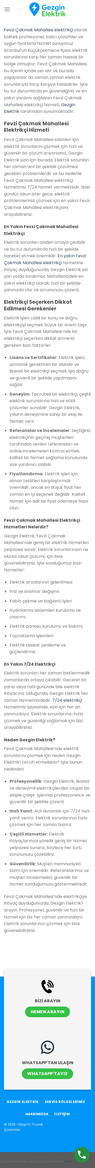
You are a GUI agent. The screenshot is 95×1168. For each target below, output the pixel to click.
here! (68, 1161)
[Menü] (7, 9)
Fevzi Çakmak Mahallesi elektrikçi (38, 30)
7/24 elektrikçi (67, 700)
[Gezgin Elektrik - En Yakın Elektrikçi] (47, 9)
